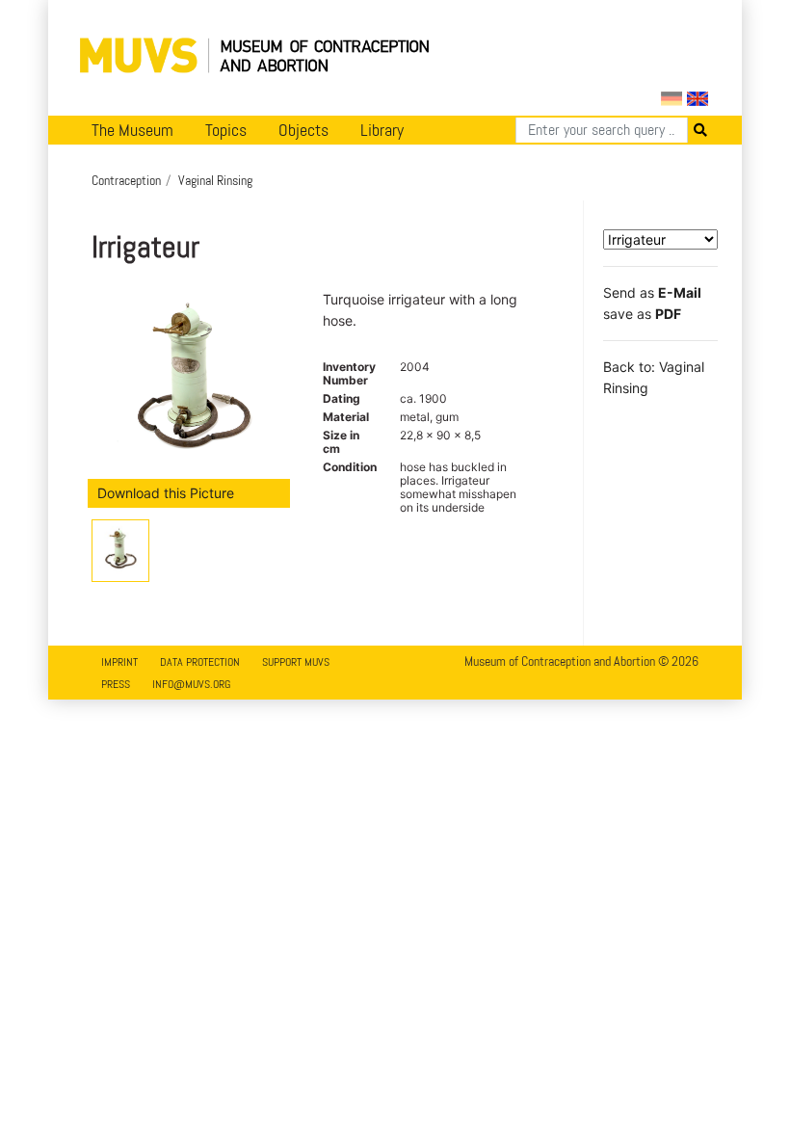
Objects (303, 130)
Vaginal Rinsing (215, 180)
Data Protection (200, 662)
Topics (226, 130)
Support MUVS (295, 662)
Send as (652, 292)
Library (382, 130)
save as (642, 313)
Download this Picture (165, 493)
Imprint (119, 662)
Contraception (126, 180)
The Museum (132, 130)
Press (115, 684)
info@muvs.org (191, 684)
